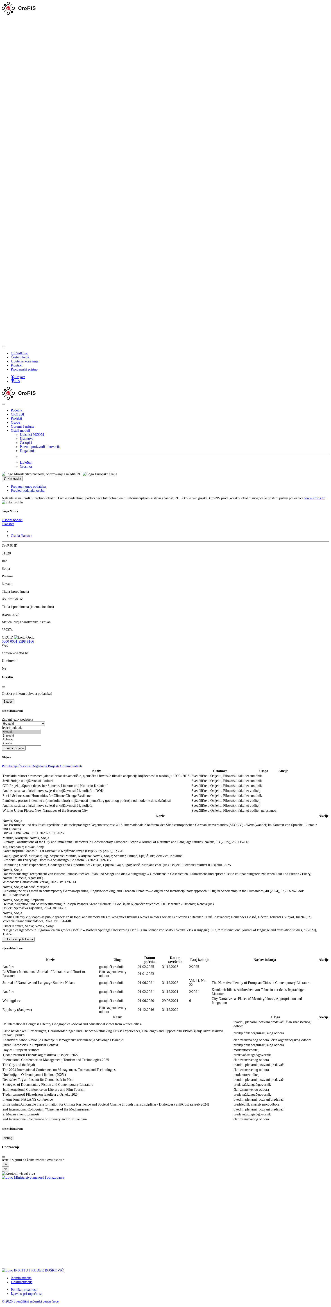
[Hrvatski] (21, 732)
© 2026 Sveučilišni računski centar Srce (30, 1301)
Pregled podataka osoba (28, 490)
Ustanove (26, 438)
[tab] (12, 520)
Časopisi (26, 443)
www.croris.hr (314, 498)
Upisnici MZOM (32, 434)
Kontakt (16, 365)
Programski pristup (24, 369)
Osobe (15, 422)
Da (5, 1164)
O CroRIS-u (19, 353)
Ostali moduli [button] (20, 430)
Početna (16, 410)
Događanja (27, 451)
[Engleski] (21, 736)
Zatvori (8, 701)
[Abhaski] (21, 740)
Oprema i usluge (22, 426)
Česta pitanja (20, 357)
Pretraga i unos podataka (28, 486)
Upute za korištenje (24, 361)
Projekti (16, 418)
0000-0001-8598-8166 (18, 641)
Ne (5, 1169)
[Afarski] (21, 743)
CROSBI (17, 414)
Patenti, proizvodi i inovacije (40, 447)
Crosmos (26, 466)
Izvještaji (26, 462)
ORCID (7, 637)
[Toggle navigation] (3, 346)
